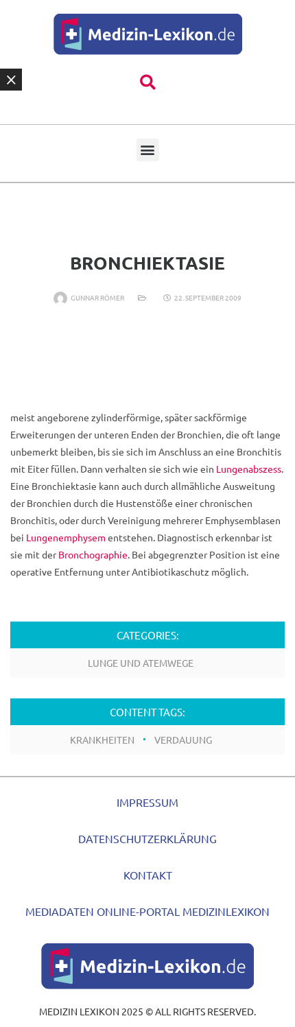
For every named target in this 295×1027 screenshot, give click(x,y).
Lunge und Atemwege (140, 663)
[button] (148, 83)
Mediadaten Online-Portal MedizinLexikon (147, 911)
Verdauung (183, 739)
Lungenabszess (248, 468)
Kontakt (147, 875)
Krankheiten (102, 739)
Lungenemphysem (66, 537)
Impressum (147, 802)
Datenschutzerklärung (147, 838)
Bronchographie (93, 554)
